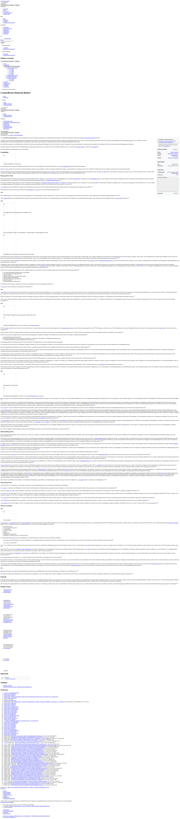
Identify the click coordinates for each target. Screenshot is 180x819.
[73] (177, 583)
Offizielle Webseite (7, 685)
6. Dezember (38, 422)
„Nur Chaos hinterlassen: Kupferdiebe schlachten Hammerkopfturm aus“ (27, 760)
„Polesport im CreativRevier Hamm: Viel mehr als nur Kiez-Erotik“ (26, 777)
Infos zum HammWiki (8, 811)
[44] (38, 448)
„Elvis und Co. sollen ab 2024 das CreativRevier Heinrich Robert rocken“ (27, 751)
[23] (152, 298)
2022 (7, 398)
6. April (14, 571)
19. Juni (49, 178)
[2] (104, 140)
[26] (7, 329)
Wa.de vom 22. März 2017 (10, 703)
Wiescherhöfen (171, 153)
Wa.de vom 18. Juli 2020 (9, 719)
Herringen (176, 152)
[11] (59, 189)
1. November (81, 479)
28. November (6, 420)
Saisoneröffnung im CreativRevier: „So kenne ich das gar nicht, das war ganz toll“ (31, 782)
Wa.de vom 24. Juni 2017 (10, 705)
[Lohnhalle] (6, 660)
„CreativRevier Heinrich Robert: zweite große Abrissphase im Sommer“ (27, 779)
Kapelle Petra (40, 180)
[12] (119, 195)
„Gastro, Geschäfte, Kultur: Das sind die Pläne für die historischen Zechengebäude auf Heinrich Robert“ (34, 745)
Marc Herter (78, 420)
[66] (9, 554)
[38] (57, 417)
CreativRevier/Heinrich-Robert (10, 678)
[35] (1, 399)
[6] (59, 171)
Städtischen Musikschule (52, 180)
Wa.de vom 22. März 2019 (10, 700)
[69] (58, 565)
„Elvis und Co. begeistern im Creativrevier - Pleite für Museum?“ (27, 755)
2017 (65, 182)
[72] (52, 573)
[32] (95, 357)
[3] (133, 140)
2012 (49, 171)
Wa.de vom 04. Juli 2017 (9, 728)
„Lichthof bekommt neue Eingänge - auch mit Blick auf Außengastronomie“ (27, 748)
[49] (93, 464)
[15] (119, 257)
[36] (94, 404)
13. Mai (88, 549)
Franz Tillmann (63, 420)
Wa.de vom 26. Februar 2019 (10, 711)
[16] (16, 261)
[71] (77, 570)
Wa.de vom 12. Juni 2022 (10, 694)
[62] (149, 522)
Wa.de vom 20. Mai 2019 (10, 714)
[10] (91, 186)
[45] (97, 451)
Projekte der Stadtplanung (9, 798)
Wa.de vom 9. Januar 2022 (10, 734)
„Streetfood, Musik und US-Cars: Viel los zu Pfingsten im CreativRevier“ (27, 773)
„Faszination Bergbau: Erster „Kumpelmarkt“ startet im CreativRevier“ (26, 772)
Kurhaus (47, 422)
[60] (157, 502)
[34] (28, 368)
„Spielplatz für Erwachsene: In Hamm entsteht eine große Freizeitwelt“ (26, 774)
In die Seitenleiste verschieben (7, 5)
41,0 (5, 743)
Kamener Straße (80, 147)
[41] (28, 425)
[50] (156, 466)
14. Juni (4, 497)
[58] (154, 497)
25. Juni (4, 407)
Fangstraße (166, 146)
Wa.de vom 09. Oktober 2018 (10, 708)
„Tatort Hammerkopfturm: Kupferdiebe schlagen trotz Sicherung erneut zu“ (27, 761)
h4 (122, 424)
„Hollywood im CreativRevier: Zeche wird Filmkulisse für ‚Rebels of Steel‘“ (28, 778)
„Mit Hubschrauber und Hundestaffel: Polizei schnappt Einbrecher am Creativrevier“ (35, 763)
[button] (1, 2)
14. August (5, 410)
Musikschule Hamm (103, 454)
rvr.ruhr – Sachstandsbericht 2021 (11, 692)
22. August (5, 503)
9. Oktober (5, 198)
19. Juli (4, 500)
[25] (95, 327)
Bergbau (5, 796)
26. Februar (91, 260)
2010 (69, 166)
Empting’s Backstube (173, 522)
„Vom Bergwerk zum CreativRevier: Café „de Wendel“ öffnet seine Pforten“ (28, 769)
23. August (5, 465)
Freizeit (5, 791)
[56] (166, 493)
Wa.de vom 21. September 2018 (11, 706)
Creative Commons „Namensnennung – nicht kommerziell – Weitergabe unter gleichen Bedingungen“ (27, 806)
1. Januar (117, 198)
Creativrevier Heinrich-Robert (15, 135)
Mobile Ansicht (6, 813)
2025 (2, 571)
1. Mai (12, 490)
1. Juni (23, 553)
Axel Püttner (102, 364)
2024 (67, 470)
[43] (102, 440)
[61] (106, 522)
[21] (130, 293)
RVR (37, 398)
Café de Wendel (41, 469)
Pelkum (172, 152)
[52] (28, 476)
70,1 (7, 780)
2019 (121, 198)
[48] (33, 462)
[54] (116, 487)
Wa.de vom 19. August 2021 (10, 729)
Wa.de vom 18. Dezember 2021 (11, 733)
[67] (61, 557)
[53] (105, 479)
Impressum (5, 812)
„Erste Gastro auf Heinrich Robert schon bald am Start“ (27, 742)
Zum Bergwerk (174, 155)
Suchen (2, 42)
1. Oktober (99, 465)
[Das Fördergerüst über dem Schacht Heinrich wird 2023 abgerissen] (8, 637)
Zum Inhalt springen (5, 1)
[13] (128, 197)
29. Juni (4, 286)
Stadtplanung (6, 797)
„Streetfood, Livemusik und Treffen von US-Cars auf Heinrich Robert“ (26, 749)
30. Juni (4, 557)
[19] (52, 283)
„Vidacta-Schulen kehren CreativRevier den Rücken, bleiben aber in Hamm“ (28, 753)
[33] (48, 361)
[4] (97, 146)
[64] (1, 546)
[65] (51, 550)
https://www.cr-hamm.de (173, 157)
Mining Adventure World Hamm (24, 549)
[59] (148, 500)
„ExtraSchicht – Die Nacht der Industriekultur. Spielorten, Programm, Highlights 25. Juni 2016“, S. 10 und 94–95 (39, 701)
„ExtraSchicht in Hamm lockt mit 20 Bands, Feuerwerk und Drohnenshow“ (27, 750)
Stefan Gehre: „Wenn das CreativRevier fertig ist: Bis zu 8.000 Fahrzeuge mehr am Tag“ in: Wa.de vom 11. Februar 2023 (31, 696)
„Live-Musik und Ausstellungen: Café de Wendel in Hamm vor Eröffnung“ (27, 770)
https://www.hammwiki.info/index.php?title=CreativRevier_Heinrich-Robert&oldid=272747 (28, 787)
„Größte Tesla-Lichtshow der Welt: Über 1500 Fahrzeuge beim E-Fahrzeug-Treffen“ (30, 754)
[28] (89, 346)
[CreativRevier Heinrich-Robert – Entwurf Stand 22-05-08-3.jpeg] (168, 142)
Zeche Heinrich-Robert (175, 173)
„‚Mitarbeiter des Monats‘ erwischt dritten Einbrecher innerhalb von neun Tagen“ (29, 765)
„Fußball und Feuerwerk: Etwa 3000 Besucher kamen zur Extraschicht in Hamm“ (31, 775)
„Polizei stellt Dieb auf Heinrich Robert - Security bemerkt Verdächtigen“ (26, 767)
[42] (113, 434)
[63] (16, 542)
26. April (4, 522)
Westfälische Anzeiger (76, 565)
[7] (44, 178)
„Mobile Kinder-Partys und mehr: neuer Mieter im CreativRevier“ (25, 759)
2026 (157, 563)
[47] (105, 458)
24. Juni (37, 189)
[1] (66, 137)
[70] (141, 565)
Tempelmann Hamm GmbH (105, 260)
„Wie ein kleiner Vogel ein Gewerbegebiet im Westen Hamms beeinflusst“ (27, 785)
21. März (62, 182)
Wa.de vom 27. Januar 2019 (10, 710)
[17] (47, 267)
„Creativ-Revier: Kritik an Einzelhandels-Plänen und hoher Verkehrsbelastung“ (28, 746)
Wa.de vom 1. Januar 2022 (10, 732)
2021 (7, 328)
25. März (5, 187)
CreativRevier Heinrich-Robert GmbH (49, 182)
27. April (11, 522)
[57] (80, 494)
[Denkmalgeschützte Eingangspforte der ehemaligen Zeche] (8, 622)
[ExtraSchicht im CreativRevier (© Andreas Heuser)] (8, 592)
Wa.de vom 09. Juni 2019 (10, 717)
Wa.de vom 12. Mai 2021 (10, 695)
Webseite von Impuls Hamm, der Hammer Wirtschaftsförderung (17, 687)
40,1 (7, 742)
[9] (71, 183)
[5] (93, 168)
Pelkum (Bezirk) (7, 792)
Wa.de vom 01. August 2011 (10, 698)
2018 (104, 171)
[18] (78, 269)
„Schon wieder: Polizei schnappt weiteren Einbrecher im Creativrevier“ (32, 764)
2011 (3, 169)
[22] (134, 296)
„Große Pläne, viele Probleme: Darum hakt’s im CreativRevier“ (25, 758)
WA (12, 353)
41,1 (7, 743)
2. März (4, 488)
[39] (114, 421)
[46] (149, 454)
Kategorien (3, 788)
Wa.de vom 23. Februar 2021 (10, 723)
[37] (47, 413)
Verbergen (17, 5)
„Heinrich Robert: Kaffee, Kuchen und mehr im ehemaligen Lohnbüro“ (26, 756)
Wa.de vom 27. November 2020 (11, 722)
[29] (36, 350)
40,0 (5, 742)
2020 (5, 292)
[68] (39, 560)
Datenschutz (6, 809)
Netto (139, 264)
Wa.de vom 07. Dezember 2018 (11, 709)
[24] (7, 300)
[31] (71, 355)
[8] (60, 180)
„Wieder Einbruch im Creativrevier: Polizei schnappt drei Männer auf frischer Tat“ (29, 768)
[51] (176, 469)
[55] (138, 490)
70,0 (5, 780)
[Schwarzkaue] (6, 648)
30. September (65, 166)
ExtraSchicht (77, 178)
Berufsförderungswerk (85, 460)
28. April (7, 490)
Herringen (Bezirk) (7, 794)
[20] (31, 286)
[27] (122, 332)
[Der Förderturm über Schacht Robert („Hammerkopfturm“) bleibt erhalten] (8, 607)
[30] (134, 353)
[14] (117, 257)
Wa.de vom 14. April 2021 (10, 725)
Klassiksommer (93, 178)
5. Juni (4, 493)
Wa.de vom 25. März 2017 (10, 704)
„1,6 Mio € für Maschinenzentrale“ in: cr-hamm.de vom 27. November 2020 (21, 720)
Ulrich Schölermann (98, 438)
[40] (47, 424)
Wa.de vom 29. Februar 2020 (10, 718)
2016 (100, 171)
